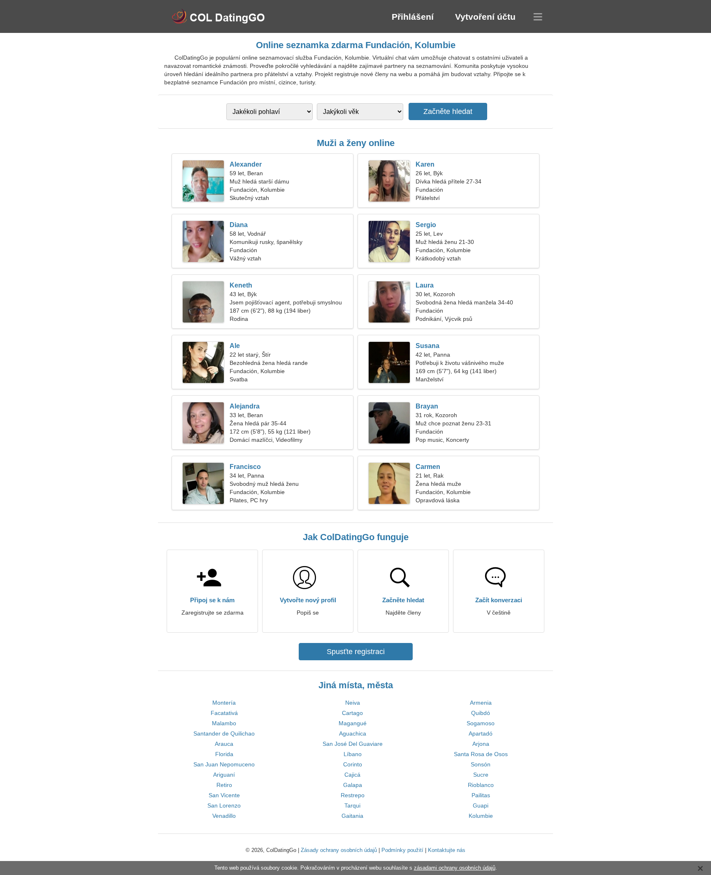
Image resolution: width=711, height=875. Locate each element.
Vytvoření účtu (485, 16)
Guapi (480, 805)
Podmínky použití (402, 850)
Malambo (224, 723)
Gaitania (352, 815)
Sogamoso (481, 723)
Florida (224, 754)
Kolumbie (481, 815)
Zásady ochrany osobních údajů (339, 850)
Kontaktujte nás (446, 850)
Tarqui (352, 805)
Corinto (352, 764)
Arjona (480, 743)
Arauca (224, 743)
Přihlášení (413, 16)
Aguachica (352, 733)
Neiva (352, 702)
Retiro (224, 785)
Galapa (352, 785)
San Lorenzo (224, 805)
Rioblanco (481, 785)
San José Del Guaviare (353, 743)
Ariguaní (224, 774)
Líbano (353, 754)
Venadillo (224, 815)
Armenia (481, 702)
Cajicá (352, 774)
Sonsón (480, 764)
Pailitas (481, 795)
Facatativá (224, 713)
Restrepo (353, 795)
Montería (224, 702)
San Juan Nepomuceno (224, 764)
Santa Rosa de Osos (481, 754)
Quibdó (480, 713)
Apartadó (481, 733)
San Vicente (224, 795)
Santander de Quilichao (224, 733)
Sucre (480, 774)
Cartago (352, 713)
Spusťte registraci (356, 652)
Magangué (353, 723)
